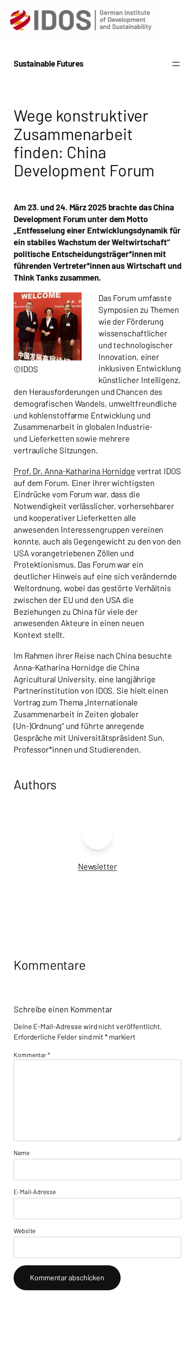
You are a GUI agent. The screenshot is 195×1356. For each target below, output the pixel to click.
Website (24, 1230)
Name (21, 1153)
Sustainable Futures (48, 63)
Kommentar (32, 1055)
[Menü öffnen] (176, 63)
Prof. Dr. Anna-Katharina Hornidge (74, 471)
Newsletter (97, 866)
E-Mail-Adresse (35, 1192)
